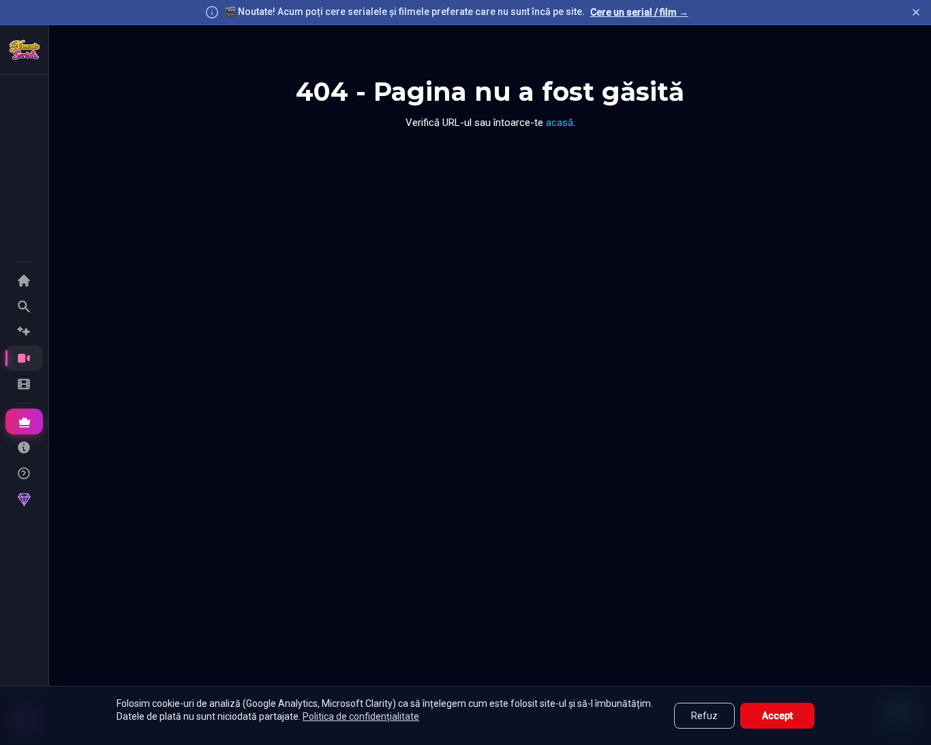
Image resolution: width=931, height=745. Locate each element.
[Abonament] (24, 421)
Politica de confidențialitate (361, 716)
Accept (777, 715)
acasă (559, 122)
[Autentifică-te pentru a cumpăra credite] (24, 499)
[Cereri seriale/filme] (24, 447)
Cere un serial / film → (639, 12)
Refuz (704, 715)
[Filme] (24, 384)
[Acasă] (24, 49)
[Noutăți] (24, 332)
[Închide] (916, 12)
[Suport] (24, 473)
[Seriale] (24, 358)
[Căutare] (24, 306)
